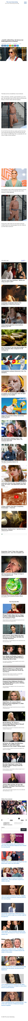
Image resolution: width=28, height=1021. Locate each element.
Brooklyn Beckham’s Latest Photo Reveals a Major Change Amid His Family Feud (12, 765)
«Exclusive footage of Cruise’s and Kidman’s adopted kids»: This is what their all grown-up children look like (12, 879)
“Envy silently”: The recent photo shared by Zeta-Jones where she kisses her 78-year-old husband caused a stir (13, 933)
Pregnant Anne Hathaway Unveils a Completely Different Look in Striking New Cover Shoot (13, 683)
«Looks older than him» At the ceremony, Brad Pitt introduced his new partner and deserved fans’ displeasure (13, 968)
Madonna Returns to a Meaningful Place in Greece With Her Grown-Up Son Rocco (13, 670)
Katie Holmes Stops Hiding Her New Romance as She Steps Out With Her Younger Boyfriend (13, 637)
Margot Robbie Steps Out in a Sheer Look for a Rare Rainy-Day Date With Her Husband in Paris (13, 616)
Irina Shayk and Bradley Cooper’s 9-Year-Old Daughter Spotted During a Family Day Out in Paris (13, 657)
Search (2, 827)
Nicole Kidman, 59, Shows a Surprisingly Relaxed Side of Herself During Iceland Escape (13, 724)
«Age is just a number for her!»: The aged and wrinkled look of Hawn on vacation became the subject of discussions (12, 950)
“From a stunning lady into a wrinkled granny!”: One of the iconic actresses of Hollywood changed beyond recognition (14, 1004)
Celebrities (15, 43)
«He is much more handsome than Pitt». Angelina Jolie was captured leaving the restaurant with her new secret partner (13, 897)
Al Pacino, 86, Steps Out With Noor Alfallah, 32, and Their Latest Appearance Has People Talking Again (14, 745)
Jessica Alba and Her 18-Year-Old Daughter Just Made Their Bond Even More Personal (14, 786)
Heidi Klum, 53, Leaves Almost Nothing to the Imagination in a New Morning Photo (13, 703)
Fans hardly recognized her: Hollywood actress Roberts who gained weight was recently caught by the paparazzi (13, 915)
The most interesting (12, 2)
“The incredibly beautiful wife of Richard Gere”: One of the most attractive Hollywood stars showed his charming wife (13, 845)
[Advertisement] (14, 21)
